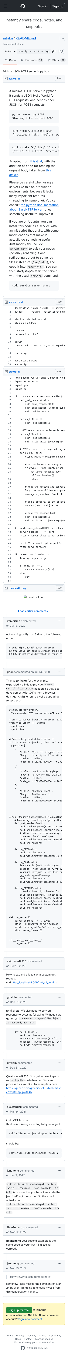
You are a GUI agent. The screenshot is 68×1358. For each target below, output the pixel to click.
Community (55, 1335)
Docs (18, 1339)
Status (42, 1335)
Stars (58, 60)
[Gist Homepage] (22, 6)
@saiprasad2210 (17, 1076)
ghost (11, 671)
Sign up (57, 6)
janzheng (13, 1170)
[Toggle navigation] (5, 6)
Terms (10, 1335)
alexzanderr (14, 1106)
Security (31, 1335)
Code (12, 60)
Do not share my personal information (34, 1342)
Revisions (33, 60)
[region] (34, 190)
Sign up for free (19, 1310)
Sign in (43, 6)
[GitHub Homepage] (23, 1348)
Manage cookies (44, 1339)
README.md (25, 38)
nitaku (8, 38)
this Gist (36, 161)
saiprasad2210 (16, 961)
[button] (54, 51)
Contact (28, 1339)
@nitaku (21, 680)
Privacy (20, 1335)
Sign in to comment (30, 1319)
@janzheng (13, 1240)
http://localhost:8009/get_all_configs (34, 982)
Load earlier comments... (34, 611)
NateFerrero (14, 1227)
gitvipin (12, 997)
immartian (13, 621)
